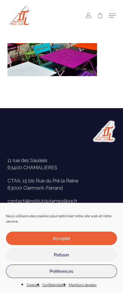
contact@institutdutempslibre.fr (42, 201)
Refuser (61, 254)
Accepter (61, 238)
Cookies (33, 285)
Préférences (61, 271)
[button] (112, 16)
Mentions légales (82, 285)
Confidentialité (54, 285)
